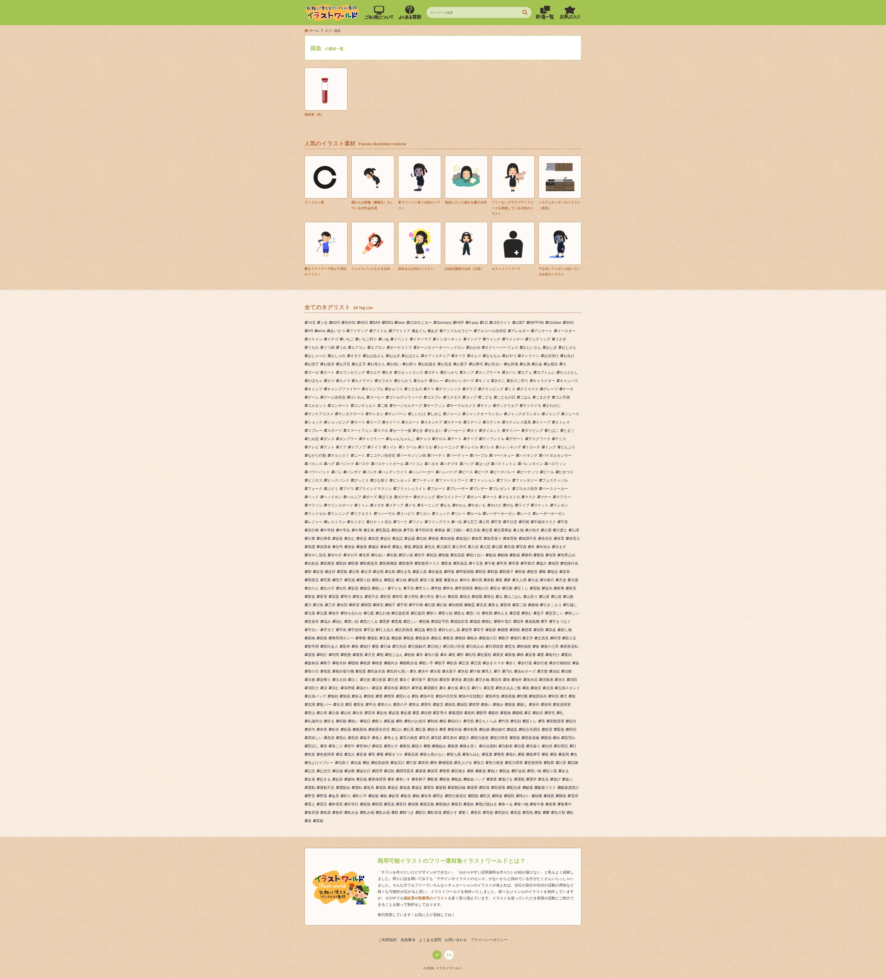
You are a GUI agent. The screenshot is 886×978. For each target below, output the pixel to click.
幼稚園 (457, 604)
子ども (396, 588)
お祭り (411, 364)
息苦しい (556, 613)
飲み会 (353, 812)
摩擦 (362, 638)
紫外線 (456, 729)
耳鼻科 (451, 737)
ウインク (493, 339)
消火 (561, 679)
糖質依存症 (380, 729)
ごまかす (543, 397)
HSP (460, 322)
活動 (470, 679)
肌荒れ (569, 737)
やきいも (478, 505)
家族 (311, 596)
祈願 (343, 721)
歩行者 (542, 662)
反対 (331, 571)
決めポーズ (526, 671)
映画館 (525, 646)
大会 (535, 579)
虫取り (343, 762)
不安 (498, 521)
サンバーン (397, 413)
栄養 (532, 654)
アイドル (380, 330)
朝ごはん (395, 654)
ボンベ (475, 496)
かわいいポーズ (461, 380)
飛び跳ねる (488, 804)
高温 (517, 812)
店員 (483, 604)
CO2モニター (421, 322)
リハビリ (407, 513)
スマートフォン (359, 430)
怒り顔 (447, 613)
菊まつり (395, 754)
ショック (315, 422)
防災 (487, 795)
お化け (569, 355)
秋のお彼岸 (416, 721)
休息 (363, 538)
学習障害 (465, 588)
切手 (421, 555)
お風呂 (552, 364)
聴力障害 (500, 737)
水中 (425, 671)
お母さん (378, 364)
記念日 (325, 770)
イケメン (315, 339)
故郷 (398, 638)
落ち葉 (455, 754)
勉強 (492, 555)
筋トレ (531, 721)
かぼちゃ (315, 380)
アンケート (543, 330)
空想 (470, 721)
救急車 (424, 638)
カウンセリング (352, 372)
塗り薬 (428, 579)
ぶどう (332, 488)
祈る (331, 721)
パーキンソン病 (413, 455)
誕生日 (365, 770)
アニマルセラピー (457, 330)
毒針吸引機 (344, 671)
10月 (312, 322)
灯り (478, 687)
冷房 (366, 555)
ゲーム (313, 397)
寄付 (347, 596)
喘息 (554, 571)
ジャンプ (552, 413)
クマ (430, 388)
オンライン (530, 355)
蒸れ (512, 754)
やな (510, 505)
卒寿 (503, 563)
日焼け (436, 646)
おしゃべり (317, 355)
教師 (462, 638)
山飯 (570, 596)
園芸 (391, 579)
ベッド (313, 496)
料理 (557, 638)
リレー (460, 513)
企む (351, 538)
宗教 (509, 588)
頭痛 (415, 804)
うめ (343, 347)
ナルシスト (340, 455)
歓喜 (453, 662)
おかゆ (474, 347)
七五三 (472, 521)
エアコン (358, 347)
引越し (571, 604)
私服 (391, 721)
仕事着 (325, 538)
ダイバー (512, 430)
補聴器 (447, 762)
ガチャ (433, 372)
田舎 (360, 704)
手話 (370, 629)
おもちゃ (493, 355)
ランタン (560, 505)
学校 (438, 588)
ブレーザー (459, 488)
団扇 (351, 579)
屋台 (490, 596)
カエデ (375, 372)
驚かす (451, 812)
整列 (517, 638)
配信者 (515, 787)
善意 (534, 571)
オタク (355, 355)
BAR (376, 322)
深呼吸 (349, 687)
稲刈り (456, 721)
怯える (502, 613)
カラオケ (385, 380)
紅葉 (422, 729)
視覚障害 (534, 762)
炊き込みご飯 (510, 687)
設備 (339, 770)
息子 (540, 613)
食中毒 (538, 804)
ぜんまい (435, 430)
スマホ (382, 430)
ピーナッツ (529, 471)
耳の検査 (410, 737)
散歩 (474, 638)
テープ (472, 438)
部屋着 (499, 787)
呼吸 (451, 571)
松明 (472, 654)
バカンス (315, 463)
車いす (404, 779)
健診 (375, 546)
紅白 (398, 729)
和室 (482, 571)
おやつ (510, 355)
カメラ (344, 380)
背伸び (365, 745)
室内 (548, 588)
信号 (339, 546)
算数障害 (557, 721)
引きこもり (552, 604)
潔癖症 (432, 687)
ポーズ (371, 496)
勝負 (540, 555)
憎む (488, 621)
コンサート (340, 405)
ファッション (484, 480)
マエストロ (511, 496)
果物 (511, 654)
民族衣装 (378, 671)
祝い (355, 721)
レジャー (315, 521)
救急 (410, 638)
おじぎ (551, 347)
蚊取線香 (381, 762)
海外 (518, 679)
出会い (379, 555)
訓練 (574, 762)
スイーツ (392, 422)
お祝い (395, 364)
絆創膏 (472, 729)
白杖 (347, 712)
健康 (363, 546)
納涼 (434, 729)
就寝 (454, 596)
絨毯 (513, 729)
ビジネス (315, 480)
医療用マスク (429, 563)
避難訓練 (458, 787)
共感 (511, 546)
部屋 (486, 787)
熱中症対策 (448, 696)
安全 (497, 588)
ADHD (350, 322)
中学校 (329, 530)
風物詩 (444, 804)
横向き (392, 662)
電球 (574, 795)
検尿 (367, 662)
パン (338, 471)
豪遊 (482, 770)
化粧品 (313, 563)
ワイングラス (439, 521)
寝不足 (373, 596)
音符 (403, 804)
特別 (555, 696)
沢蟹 (544, 671)
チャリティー (373, 438)
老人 (379, 737)
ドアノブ (358, 447)
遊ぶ (569, 779)
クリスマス (529, 388)
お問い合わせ (456, 939)
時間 (335, 654)
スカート (412, 422)
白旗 (335, 712)
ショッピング (338, 422)
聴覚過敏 (532, 737)
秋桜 (434, 721)
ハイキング (528, 455)
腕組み (440, 745)
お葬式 (477, 364)
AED (364, 322)
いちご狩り (368, 339)
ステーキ (454, 422)
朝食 (411, 654)
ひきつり (566, 471)
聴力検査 (481, 737)
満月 (406, 687)
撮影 (374, 638)
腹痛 (454, 745)
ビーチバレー (504, 471)
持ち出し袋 (451, 629)
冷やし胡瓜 (317, 555)
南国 (555, 563)
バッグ (468, 463)
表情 (425, 762)
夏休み (452, 579)
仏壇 (575, 530)
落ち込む (473, 754)
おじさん (569, 347)
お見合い (495, 364)
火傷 (454, 687)
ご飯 (384, 405)
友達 (319, 571)
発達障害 (563, 704)
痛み (499, 704)
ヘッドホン (332, 496)
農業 (493, 779)
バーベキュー (503, 455)
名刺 (391, 571)
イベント (401, 339)
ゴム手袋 (562, 397)
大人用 (521, 579)
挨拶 (492, 629)
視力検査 (496, 762)
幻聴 (431, 604)
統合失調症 (531, 729)
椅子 (327, 662)
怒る (461, 613)
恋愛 (516, 613)
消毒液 (547, 679)
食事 (552, 804)
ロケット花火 (381, 521)
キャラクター (544, 380)
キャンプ (315, 388)
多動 (490, 579)
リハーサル (386, 513)
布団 (343, 604)
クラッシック (450, 388)
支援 (386, 638)
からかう (404, 380)
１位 (324, 322)
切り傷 (407, 555)
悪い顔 (353, 621)
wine (322, 330)
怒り (433, 613)
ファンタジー (526, 480)
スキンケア (433, 422)
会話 (399, 538)
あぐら (420, 330)
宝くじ (522, 588)
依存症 (546, 538)
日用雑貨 (496, 646)
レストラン (336, 521)
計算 (562, 762)
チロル (440, 438)
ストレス (562, 422)
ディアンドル (493, 438)
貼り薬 (551, 770)
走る (565, 770)
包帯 (552, 555)
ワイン (417, 521)
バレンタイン (532, 463)
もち (447, 505)
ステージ (474, 422)
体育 (478, 538)
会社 (387, 538)
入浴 (475, 546)
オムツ (475, 355)
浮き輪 (484, 679)
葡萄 (500, 754)
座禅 (507, 604)
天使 (562, 579)
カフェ (526, 372)
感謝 (476, 621)
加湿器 (459, 555)
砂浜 (539, 712)
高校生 (503, 812)
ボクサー (404, 496)
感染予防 (441, 621)
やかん (461, 505)
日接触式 (418, 646)
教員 (450, 638)
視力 (480, 762)
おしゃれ (338, 355)
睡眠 (519, 712)
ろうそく (357, 521)
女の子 (329, 588)
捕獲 (504, 629)
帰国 (367, 604)
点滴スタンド (569, 687)
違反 (394, 787)
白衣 (359, 712)
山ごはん (514, 596)
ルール (475, 513)
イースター (566, 330)
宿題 (335, 596)
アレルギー (520, 330)
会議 (411, 538)
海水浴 (532, 679)
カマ (331, 380)
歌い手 (427, 662)
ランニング (340, 513)
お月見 (344, 364)
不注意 (511, 521)
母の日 (313, 671)
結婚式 (499, 729)
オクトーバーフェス (501, 347)
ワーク (401, 521)
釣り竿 (361, 795)
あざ (434, 330)
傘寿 (387, 546)
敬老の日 (489, 638)
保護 (311, 546)
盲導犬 (441, 712)
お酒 (526, 364)
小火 (442, 596)
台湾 (367, 571)
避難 (442, 787)
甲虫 (372, 704)
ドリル (426, 447)
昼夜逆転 (570, 646)
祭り (379, 721)
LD (485, 322)
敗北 (438, 638)
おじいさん (532, 347)
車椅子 (420, 779)
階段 (511, 795)
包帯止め (568, 555)
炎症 (537, 687)
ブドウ (348, 488)
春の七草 (551, 646)
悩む (339, 621)
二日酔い (457, 530)
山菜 (546, 596)
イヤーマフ (422, 339)
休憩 (375, 538)
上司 (486, 521)
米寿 (323, 729)
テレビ (313, 447)
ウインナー (514, 339)
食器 (327, 812)
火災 (466, 687)
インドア (474, 339)
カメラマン (364, 380)
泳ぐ (406, 679)
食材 (339, 812)
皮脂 (395, 712)
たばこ (553, 430)
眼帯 (483, 712)
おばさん (412, 355)
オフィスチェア (437, 355)
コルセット (317, 405)
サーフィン (436, 405)
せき (419, 430)
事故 (441, 530)
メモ (412, 505)
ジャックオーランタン (484, 413)
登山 (311, 712)
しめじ (436, 413)
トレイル (471, 447)
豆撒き (460, 770)
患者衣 (313, 621)
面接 (367, 804)
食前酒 (313, 812)
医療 (355, 563)
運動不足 (327, 787)
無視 (346, 696)
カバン (510, 372)
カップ (468, 372)
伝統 (423, 538)
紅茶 (410, 729)
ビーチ (483, 471)
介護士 (561, 530)
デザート (516, 438)
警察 (446, 770)
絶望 (548, 729)
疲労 (439, 704)
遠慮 (406, 787)
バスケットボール (389, 463)
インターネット (449, 339)
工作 (331, 604)
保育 (560, 538)
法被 (311, 679)
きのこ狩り (519, 380)
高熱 (529, 812)
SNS (570, 322)
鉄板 (375, 795)
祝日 (367, 721)
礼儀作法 (315, 721)
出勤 (393, 555)
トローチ (533, 447)
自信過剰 (489, 745)
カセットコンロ (410, 372)
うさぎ (560, 339)
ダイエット (491, 430)
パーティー (459, 455)
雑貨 (550, 795)
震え (311, 804)
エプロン (378, 347)
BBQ (389, 322)
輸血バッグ (476, 779)
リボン (425, 513)
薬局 (565, 754)
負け (494, 770)
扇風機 (533, 621)
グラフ (471, 388)
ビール (548, 471)
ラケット (541, 505)
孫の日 (483, 588)
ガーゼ (313, 372)
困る (379, 579)
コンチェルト (365, 405)
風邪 (458, 804)
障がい (524, 795)
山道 (558, 596)
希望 (355, 604)
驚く (465, 812)
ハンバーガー (423, 471)
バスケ (364, 463)
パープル (480, 455)
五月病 (474, 530)
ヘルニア (354, 496)
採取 (540, 629)
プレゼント (501, 488)
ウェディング (539, 339)
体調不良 (529, 538)
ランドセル (317, 513)
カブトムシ (546, 372)
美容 (331, 737)
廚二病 (521, 604)
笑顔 (517, 721)
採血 (552, 629)
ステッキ (493, 422)
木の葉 (433, 654)
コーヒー (377, 397)
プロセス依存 (526, 488)
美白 (343, 737)
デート (456, 438)
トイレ (391, 447)
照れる (404, 696)
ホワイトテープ (453, 496)
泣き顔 (341, 679)
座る (495, 604)
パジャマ (346, 463)
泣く (355, 679)
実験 (536, 588)
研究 (551, 712)
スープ (375, 422)
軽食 (446, 779)
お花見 (446, 364)
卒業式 (529, 563)
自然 (548, 745)
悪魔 (398, 621)
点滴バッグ (317, 696)
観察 (550, 762)
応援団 (419, 613)
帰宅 (379, 604)
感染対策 (461, 621)
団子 (339, 579)
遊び (557, 779)
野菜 (323, 795)
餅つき (408, 812)
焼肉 (370, 696)
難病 (562, 795)
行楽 (413, 762)
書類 (359, 654)
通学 (533, 779)
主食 (370, 530)
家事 (560, 588)
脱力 (418, 745)
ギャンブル (374, 388)
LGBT (520, 322)
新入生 (570, 638)
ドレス (488, 447)
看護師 (457, 712)
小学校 (413, 596)
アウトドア (401, 330)
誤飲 (391, 770)
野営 (311, 795)
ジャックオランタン (523, 413)
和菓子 (508, 571)
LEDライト (501, 322)
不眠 (525, 521)
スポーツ (334, 430)
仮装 (339, 538)
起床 (339, 779)
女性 (343, 588)
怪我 (488, 613)
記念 (311, 770)
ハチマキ (450, 463)
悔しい (573, 613)
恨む (528, 613)
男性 (427, 704)
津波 (458, 679)
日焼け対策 (455, 646)
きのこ (499, 380)
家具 (572, 588)
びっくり (361, 480)
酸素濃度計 (570, 787)
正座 (465, 662)
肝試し (313, 745)
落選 (488, 754)
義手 (367, 737)
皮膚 (407, 712)
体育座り (494, 538)
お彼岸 (329, 364)
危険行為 (570, 563)
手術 (343, 629)
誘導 (379, 770)
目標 (427, 712)
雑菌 (538, 795)
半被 (491, 563)
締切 (572, 729)
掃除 (516, 629)
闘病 (475, 795)
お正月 (360, 364)
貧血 (506, 770)
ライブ (523, 505)
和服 (494, 571)
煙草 (391, 696)
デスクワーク (539, 438)
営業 (327, 579)
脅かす (392, 745)
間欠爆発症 (457, 795)
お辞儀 (512, 364)
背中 (351, 745)
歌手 (441, 662)
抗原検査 (405, 629)
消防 (573, 679)
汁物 (476, 671)
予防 (410, 530)
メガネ (378, 505)
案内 (568, 654)
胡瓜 (379, 745)
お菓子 (461, 364)
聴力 (465, 737)
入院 (487, 546)
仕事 (311, 538)
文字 (529, 638)
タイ (474, 430)
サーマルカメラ (463, 405)
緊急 (560, 729)
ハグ (331, 463)
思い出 (474, 613)
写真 (523, 546)
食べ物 (522, 804)
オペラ (460, 355)
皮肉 (383, 712)
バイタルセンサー (557, 455)
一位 (458, 521)
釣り (347, 795)
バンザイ (354, 471)
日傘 (387, 646)
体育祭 (511, 538)
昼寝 (311, 654)
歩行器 (526, 662)
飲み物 (368, 812)
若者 (363, 754)
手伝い (313, 629)
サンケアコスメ (321, 413)
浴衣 (498, 679)
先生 (431, 546)
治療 (568, 671)
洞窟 (446, 679)
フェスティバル (555, 480)
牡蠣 (523, 696)
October (554, 322)
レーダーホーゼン (550, 513)
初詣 (433, 555)
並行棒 (313, 530)
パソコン (415, 463)
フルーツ (438, 488)
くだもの (414, 388)
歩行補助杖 (561, 662)
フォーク (315, 488)
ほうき (387, 496)
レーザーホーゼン (500, 513)
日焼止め (476, 646)
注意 (394, 679)
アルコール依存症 (491, 330)
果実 (499, 654)
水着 (437, 671)
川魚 (319, 604)
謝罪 (434, 770)
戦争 (520, 621)
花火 (351, 754)
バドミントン (505, 463)
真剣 (471, 712)
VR (310, 330)
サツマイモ (532, 405)
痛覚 (511, 704)
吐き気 (405, 571)
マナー (545, 496)
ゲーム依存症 (334, 397)
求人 (488, 671)
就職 (478, 596)
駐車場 (436, 812)
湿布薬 (392, 687)
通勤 (521, 779)
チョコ (425, 438)
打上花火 (386, 629)
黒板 (319, 820)
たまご (569, 430)
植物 (355, 662)
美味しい (315, 737)
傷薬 (419, 546)
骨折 (477, 812)
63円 (336, 322)
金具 (335, 795)
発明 (547, 704)
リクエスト (363, 513)
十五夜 (477, 563)
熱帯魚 (494, 696)
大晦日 (548, 579)
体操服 (449, 538)
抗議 (421, 629)
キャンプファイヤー (343, 388)
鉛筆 (395, 795)
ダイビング (534, 430)
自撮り (534, 745)
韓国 (379, 804)
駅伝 (422, 812)
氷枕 (464, 671)
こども (486, 397)
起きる (325, 779)
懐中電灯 (504, 621)
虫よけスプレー (321, 762)
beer (401, 322)
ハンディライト (394, 471)
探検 (311, 638)
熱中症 (428, 696)
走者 (311, 779)
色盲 (311, 754)
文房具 (543, 638)
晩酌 (347, 654)
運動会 (344, 787)
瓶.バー (326, 704)
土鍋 (403, 579)
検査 (379, 662)
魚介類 (559, 812)
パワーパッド (319, 471)
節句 (311, 729)
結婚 (486, 729)
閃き (439, 795)
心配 (370, 613)
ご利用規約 (387, 939)
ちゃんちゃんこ (402, 438)
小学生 (428, 596)
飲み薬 (384, 812)
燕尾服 (509, 696)
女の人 (313, 588)
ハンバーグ (448, 471)
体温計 (464, 538)
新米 (346, 646)
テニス (560, 438)
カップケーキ (490, 372)
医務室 (329, 563)
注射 (367, 679)
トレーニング (448, 447)
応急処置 (402, 613)
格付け (554, 654)
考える (392, 737)
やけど (496, 505)
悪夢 (386, 621)
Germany (444, 322)
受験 (343, 571)
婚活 (367, 588)
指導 (468, 629)
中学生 (344, 530)
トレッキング (510, 447)
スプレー (315, 430)
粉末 (335, 729)
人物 (520, 530)
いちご (348, 339)
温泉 (379, 687)
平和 (403, 604)
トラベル (409, 447)
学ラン (424, 588)
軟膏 (434, 779)
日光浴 (401, 646)
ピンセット (402, 480)
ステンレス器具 (518, 422)
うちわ (313, 347)
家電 (323, 596)
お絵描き (428, 364)
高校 (489, 812)
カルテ (422, 380)
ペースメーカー (555, 488)
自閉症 (562, 745)
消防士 (313, 687)
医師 (343, 563)
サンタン (376, 413)
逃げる (507, 779)
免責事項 (408, 939)
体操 (435, 538)
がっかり (450, 372)
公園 (499, 546)
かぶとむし (569, 372)
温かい (365, 687)
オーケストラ (401, 347)
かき (389, 372)
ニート (359, 455)
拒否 (433, 629)
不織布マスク (545, 521)
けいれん (357, 397)
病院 (463, 704)
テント (329, 447)
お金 (538, 364)
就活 (466, 596)
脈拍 (406, 745)
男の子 (401, 704)
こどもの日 (506, 397)
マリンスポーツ (340, 505)
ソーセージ (456, 430)
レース (525, 513)
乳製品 (384, 530)
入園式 (445, 546)
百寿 (371, 712)
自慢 (521, 745)
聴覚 (516, 737)
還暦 (474, 787)
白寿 (323, 712)
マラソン (315, 505)
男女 (415, 704)
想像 (426, 621)
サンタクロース (351, 413)
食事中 (566, 804)
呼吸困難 (466, 571)
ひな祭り (380, 480)
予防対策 (426, 530)
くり (511, 388)
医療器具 (370, 563)
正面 (477, 662)
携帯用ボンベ (343, 638)
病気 (451, 704)
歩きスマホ (495, 662)
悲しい (412, 621)
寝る (359, 596)
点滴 (549, 687)
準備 (418, 687)
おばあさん (375, 355)
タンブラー (348, 438)
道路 (382, 787)
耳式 (426, 737)
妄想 (355, 588)
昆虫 (511, 646)
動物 (504, 555)
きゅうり (395, 388)
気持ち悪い (399, 671)
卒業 (515, 563)
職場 (547, 737)
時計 (323, 654)
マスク (530, 496)
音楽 (391, 804)
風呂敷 (428, 804)
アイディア (359, 330)
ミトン (363, 505)
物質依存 (539, 696)
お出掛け (551, 355)
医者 (448, 563)
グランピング (492, 388)
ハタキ (433, 463)
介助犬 (533, 530)
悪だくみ (370, 621)
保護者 (325, 546)
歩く (512, 662)
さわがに (553, 405)
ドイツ (376, 447)
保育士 (574, 538)
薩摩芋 (534, 754)
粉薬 (347, 729)
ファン (505, 480)
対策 (387, 596)
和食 (522, 571)
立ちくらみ (488, 721)
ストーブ (543, 422)
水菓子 (450, 671)
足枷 (363, 779)
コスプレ (434, 397)
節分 (572, 721)
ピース (467, 471)
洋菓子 (420, 679)
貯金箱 (520, 770)
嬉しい (380, 588)
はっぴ (484, 463)
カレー (437, 380)
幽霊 (471, 604)
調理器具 (406, 770)
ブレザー (480, 488)
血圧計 (399, 762)
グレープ (550, 388)
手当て (329, 629)
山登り (532, 596)
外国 (478, 579)
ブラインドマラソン (375, 488)
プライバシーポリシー (489, 939)
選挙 (430, 787)
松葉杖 (485, 654)
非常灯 (353, 804)
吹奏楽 (437, 571)
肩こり (337, 745)
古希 (355, 571)
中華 (358, 530)
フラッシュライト (411, 488)
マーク (491, 496)
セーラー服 (402, 430)
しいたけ (418, 413)
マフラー (563, 496)
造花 (545, 779)
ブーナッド (425, 480)
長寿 (427, 795)
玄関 (311, 704)
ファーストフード (453, 480)
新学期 (313, 646)
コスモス (453, 397)
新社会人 (330, 646)
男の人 (386, 704)
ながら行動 (317, 455)
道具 (370, 787)
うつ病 (329, 347)
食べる (507, 804)
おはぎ (394, 355)
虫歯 (357, 762)
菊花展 (413, 754)
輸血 (458, 779)
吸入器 (421, 571)
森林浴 (313, 662)
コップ (471, 397)
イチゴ (332, 339)
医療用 (407, 563)
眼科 (495, 712)
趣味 (351, 779)
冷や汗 (352, 555)
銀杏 (407, 795)
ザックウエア (507, 405)
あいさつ (337, 330)
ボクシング (426, 496)
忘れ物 (384, 613)
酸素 (529, 787)
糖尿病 (361, 729)
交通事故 (504, 530)
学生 (450, 588)
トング (550, 447)
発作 (535, 704)
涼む (335, 687)
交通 (488, 530)
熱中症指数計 (473, 696)
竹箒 (505, 721)
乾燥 (398, 530)
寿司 (399, 596)
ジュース (571, 413)
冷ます (560, 546)
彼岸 (335, 613)
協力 (543, 563)
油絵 (556, 671)
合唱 (379, 571)
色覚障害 (327, 754)
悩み (327, 621)
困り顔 (365, 579)
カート (329, 372)
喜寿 (566, 571)
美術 (355, 737)
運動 (311, 787)
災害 (490, 687)
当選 (323, 613)
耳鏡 (438, 737)
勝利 (528, 555)
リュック (442, 513)
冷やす (336, 555)
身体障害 (378, 779)
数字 (505, 638)
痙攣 (475, 704)
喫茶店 (313, 579)
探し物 (566, 629)
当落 (311, 613)
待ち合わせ (353, 613)
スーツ (359, 422)
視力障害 (515, 762)
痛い (487, 704)
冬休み (545, 546)
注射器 (380, 679)
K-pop (473, 322)
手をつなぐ (561, 621)
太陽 (574, 579)
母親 (327, 671)
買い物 (535, 770)
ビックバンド (338, 480)
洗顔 (434, 679)
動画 (516, 555)
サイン (485, 405)
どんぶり (568, 447)
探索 (323, 638)
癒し (523, 704)
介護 (547, 530)
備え (399, 546)
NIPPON (537, 322)
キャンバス (569, 380)
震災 (323, 804)
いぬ (385, 339)
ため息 (313, 438)
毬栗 (362, 671)
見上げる (464, 762)
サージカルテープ (407, 405)
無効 (334, 696)
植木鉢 (341, 662)
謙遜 (422, 770)
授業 (528, 629)
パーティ (438, 455)
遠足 (418, 787)
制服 (445, 555)
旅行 (367, 646)
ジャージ (453, 413)
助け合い (476, 555)
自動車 (507, 745)
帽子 (391, 604)
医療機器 (390, 563)
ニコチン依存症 (382, 455)
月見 (371, 654)
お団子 (313, 364)
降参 (499, 795)
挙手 (480, 629)
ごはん (525, 397)
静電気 (337, 804)
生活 (340, 704)
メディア (396, 505)
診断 (351, 770)
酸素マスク (547, 787)
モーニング (429, 505)
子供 (410, 588)
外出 (466, 579)
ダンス (329, 438)
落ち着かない (434, 754)
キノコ (484, 380)
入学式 (461, 546)
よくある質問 (430, 939)
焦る (358, 696)
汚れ (509, 671)
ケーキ (568, 388)
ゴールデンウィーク (405, 397)
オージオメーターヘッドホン (441, 347)
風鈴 (470, 804)
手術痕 (356, 629)
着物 (507, 712)
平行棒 (417, 604)
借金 (351, 546)
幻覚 (443, 604)
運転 (358, 787)
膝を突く (470, 745)
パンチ (371, 471)
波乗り (325, 679)
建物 (535, 604)
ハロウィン (557, 463)
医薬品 (461, 563)
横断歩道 (410, 662)
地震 (415, 579)
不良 (564, 521)
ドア (343, 447)
